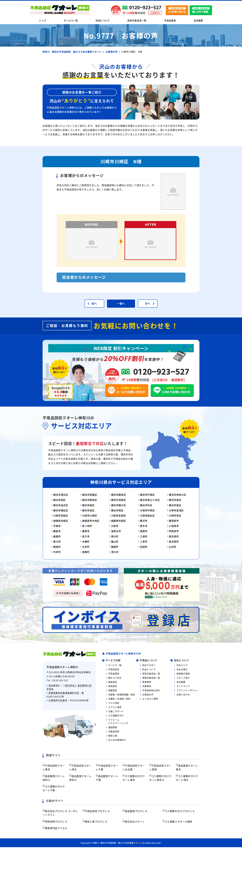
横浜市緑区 (88, 505)
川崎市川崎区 (89, 515)
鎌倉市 (57, 531)
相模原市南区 (60, 520)
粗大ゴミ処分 (115, 677)
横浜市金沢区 (60, 505)
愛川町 (57, 541)
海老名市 (116, 531)
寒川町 (115, 536)
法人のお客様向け (117, 739)
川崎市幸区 (175, 515)
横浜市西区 (117, 510)
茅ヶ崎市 (87, 526)
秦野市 (86, 531)
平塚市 (57, 526)
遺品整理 (112, 727)
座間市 (143, 531)
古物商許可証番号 (57, 700)
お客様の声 (147, 694)
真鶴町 (86, 552)
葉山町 (115, 541)
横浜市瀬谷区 (60, 510)
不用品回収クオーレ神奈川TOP (123, 653)
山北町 (172, 546)
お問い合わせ (183, 694)
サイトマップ (183, 686)
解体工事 (112, 735)
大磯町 (86, 541)
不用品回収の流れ (151, 690)
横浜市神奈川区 (177, 494)
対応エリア (182, 665)
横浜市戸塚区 (147, 494)
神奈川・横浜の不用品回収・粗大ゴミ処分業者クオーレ (117, 842)
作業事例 (146, 686)
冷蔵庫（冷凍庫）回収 (119, 698)
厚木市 (143, 526)
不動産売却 (113, 731)
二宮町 (143, 541)
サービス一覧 (71, 20)
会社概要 (198, 20)
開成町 (57, 546)
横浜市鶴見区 (118, 494)
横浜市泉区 (175, 505)
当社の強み (182, 669)
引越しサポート (116, 711)
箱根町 (115, 546)
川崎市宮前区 (60, 515)
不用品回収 (113, 669)
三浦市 (143, 536)
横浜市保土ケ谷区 (150, 500)
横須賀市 (174, 520)
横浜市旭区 (59, 500)
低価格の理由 (183, 673)
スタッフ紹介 (183, 677)
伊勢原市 (174, 531)
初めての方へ (149, 665)
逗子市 (86, 536)
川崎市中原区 (147, 510)
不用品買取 (170, 20)
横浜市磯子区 (118, 505)
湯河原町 (174, 541)
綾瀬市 (57, 536)
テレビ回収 (113, 702)
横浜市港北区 (60, 494)
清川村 (115, 552)
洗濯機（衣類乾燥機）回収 (121, 694)
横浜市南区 (175, 500)
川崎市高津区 (176, 510)
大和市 (115, 526)
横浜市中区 (146, 505)
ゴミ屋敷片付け (116, 715)
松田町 (143, 546)
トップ (42, 20)
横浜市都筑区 (89, 500)
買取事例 (146, 681)
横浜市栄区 (88, 510)
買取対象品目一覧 (151, 677)
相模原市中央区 (91, 520)
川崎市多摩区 (118, 515)
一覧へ (121, 303)
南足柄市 (174, 536)
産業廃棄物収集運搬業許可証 (63, 693)
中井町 (57, 552)
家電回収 (112, 690)
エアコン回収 (115, 707)
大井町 (86, 546)
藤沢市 (143, 520)
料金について (103, 20)
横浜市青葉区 (89, 494)
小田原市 (174, 526)
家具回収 (112, 686)
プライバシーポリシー (187, 690)
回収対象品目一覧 (136, 20)
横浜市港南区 (118, 500)
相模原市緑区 (118, 520)
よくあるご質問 (150, 698)
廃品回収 (112, 681)
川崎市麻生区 (147, 515)
